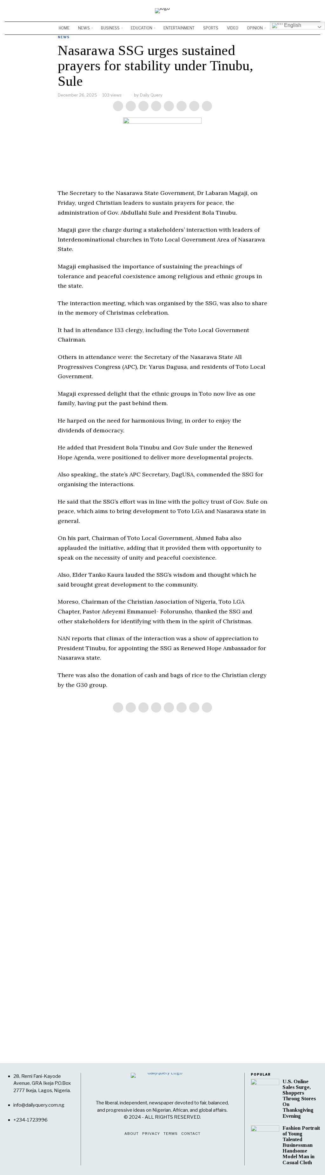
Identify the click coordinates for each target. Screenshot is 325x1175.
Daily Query (151, 94)
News (64, 37)
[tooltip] (297, 11)
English (292, 25)
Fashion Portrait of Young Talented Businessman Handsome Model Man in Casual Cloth (301, 1145)
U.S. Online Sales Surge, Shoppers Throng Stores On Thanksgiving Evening (299, 1099)
